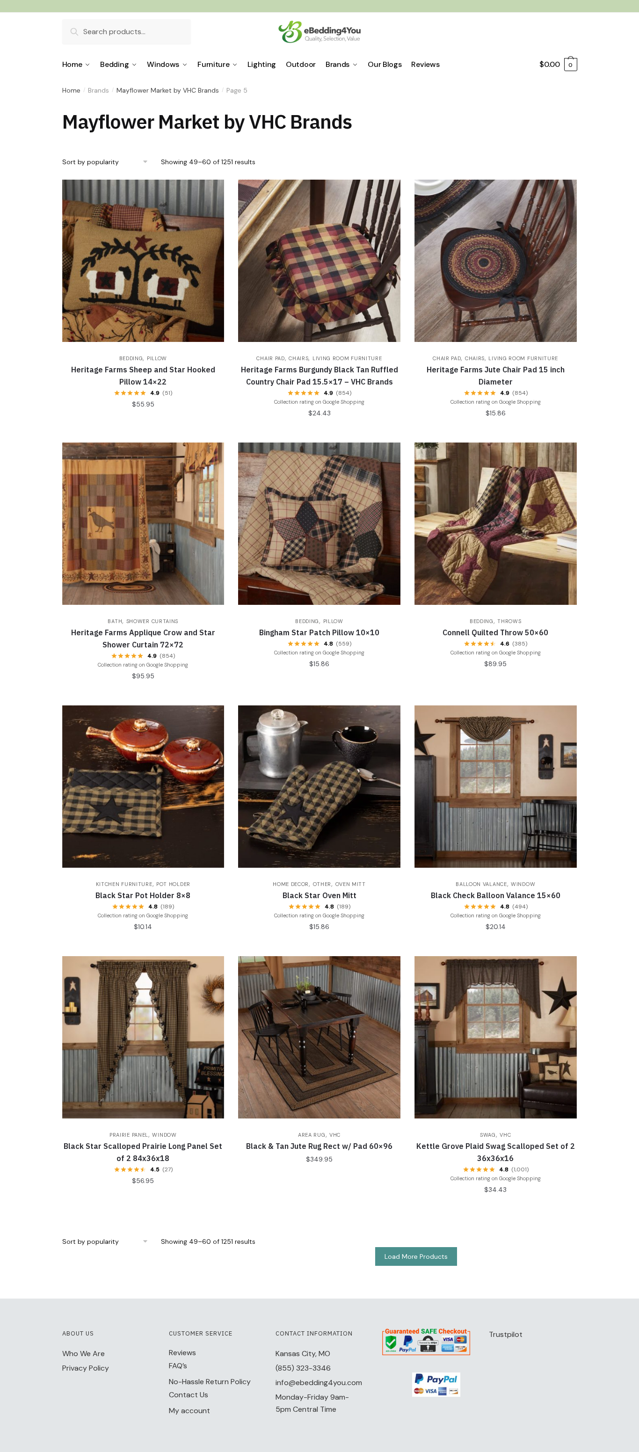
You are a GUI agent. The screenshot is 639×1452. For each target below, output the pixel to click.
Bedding (131, 358)
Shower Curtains (152, 621)
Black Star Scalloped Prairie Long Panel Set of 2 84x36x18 (143, 1152)
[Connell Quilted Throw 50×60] (495, 524)
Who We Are (83, 1353)
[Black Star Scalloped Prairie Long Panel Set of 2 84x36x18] (143, 1037)
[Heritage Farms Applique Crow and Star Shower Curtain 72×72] (143, 524)
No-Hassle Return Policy (210, 1382)
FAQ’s (178, 1366)
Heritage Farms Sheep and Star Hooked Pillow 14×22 (143, 375)
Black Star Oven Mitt (319, 895)
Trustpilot (506, 1334)
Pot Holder (173, 884)
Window (523, 884)
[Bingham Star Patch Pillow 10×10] (319, 524)
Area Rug (312, 1135)
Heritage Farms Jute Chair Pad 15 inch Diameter (496, 375)
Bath (115, 621)
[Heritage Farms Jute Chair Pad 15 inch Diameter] (495, 261)
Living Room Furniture (347, 358)
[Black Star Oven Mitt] (319, 786)
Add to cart (142, 423)
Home (71, 90)
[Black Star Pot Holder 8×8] (143, 786)
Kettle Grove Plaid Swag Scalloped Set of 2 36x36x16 (495, 1152)
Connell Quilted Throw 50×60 (495, 632)
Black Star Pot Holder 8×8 (142, 895)
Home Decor (291, 884)
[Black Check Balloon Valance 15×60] (495, 786)
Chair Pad (270, 358)
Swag (488, 1135)
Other (322, 884)
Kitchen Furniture (124, 884)
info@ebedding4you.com (319, 1382)
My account (189, 1411)
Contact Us (188, 1395)
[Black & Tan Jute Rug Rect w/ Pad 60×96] (319, 1037)
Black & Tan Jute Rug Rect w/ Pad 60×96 (319, 1146)
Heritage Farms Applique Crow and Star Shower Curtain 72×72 (143, 638)
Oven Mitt (350, 884)
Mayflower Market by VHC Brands (167, 90)
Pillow (157, 358)
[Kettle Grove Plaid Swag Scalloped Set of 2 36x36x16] (495, 1037)
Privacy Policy (85, 1368)
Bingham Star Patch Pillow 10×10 (319, 632)
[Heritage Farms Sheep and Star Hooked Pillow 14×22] (143, 261)
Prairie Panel (128, 1135)
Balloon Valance (481, 884)
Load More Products (416, 1256)
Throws (509, 621)
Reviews (182, 1353)
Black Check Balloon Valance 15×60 (495, 895)
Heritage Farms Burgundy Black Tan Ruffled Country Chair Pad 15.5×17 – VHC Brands (319, 375)
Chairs (298, 358)
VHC (335, 1135)
